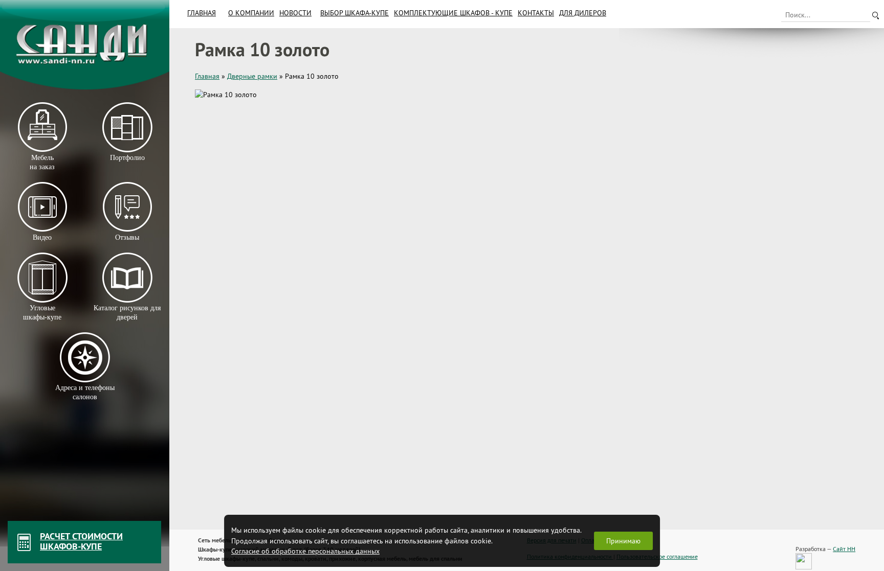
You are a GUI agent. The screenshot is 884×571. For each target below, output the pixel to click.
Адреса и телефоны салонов (85, 392)
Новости (295, 12)
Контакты (536, 12)
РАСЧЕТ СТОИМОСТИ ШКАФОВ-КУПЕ (81, 541)
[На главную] (84, 44)
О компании (251, 12)
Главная (201, 12)
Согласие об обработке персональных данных (305, 551)
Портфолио (126, 158)
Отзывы (127, 237)
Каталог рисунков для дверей (127, 312)
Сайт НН (844, 549)
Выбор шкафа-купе (354, 12)
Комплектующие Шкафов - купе (453, 12)
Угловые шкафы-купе (42, 312)
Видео (42, 237)
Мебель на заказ (42, 162)
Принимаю (623, 540)
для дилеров (582, 12)
